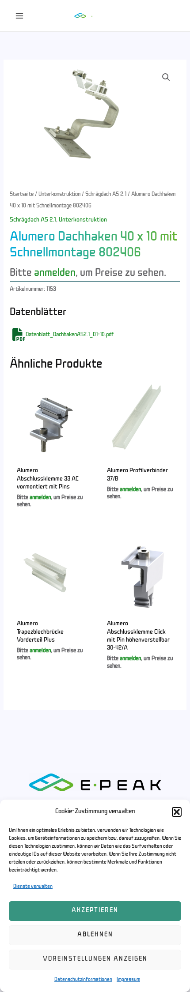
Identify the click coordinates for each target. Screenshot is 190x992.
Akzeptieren (95, 910)
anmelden (55, 273)
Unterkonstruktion (59, 194)
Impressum (128, 979)
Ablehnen (95, 935)
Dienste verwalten (33, 886)
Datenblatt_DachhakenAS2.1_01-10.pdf (70, 335)
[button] (176, 812)
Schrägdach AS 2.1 (105, 194)
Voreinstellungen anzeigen (95, 959)
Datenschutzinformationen (83, 979)
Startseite (22, 194)
